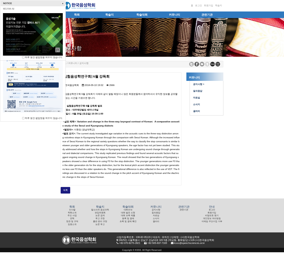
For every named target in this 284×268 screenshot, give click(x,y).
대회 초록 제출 (128, 215)
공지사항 (156, 210)
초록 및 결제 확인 (128, 221)
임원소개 (72, 224)
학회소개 (72, 213)
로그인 (198, 5)
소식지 (156, 218)
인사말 (72, 210)
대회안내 (128, 210)
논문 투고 (100, 224)
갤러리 (156, 221)
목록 (65, 190)
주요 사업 (72, 215)
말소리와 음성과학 (100, 210)
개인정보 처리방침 (212, 218)
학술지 (218, 5)
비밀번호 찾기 (212, 215)
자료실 (156, 215)
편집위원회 (100, 213)
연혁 (72, 218)
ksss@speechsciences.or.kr (189, 243)
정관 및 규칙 (72, 221)
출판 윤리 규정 (100, 221)
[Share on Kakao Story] (207, 64)
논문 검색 (100, 215)
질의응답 (156, 213)
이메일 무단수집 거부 (212, 221)
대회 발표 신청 (128, 213)
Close (62, 3)
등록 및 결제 (128, 218)
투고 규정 (100, 218)
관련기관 (184, 210)
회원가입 (208, 5)
